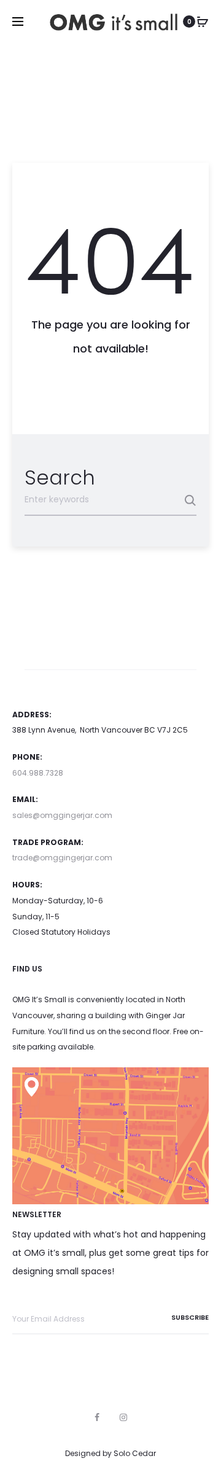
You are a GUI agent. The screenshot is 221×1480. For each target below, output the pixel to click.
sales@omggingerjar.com (62, 815)
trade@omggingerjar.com (62, 857)
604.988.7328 (37, 773)
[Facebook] (97, 1417)
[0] (202, 21)
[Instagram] (123, 1417)
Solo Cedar (135, 1453)
